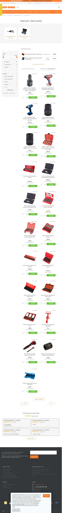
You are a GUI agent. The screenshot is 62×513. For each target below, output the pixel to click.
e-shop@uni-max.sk (39, 484)
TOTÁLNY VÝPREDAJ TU (15, 0)
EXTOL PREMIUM (10, 79)
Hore (25, 403)
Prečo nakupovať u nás (7, 472)
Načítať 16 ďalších (38, 399)
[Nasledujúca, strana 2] (51, 403)
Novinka (10, 67)
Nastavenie (16, 510)
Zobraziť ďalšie (31, 438)
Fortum (10, 81)
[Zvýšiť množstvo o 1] (26, 97)
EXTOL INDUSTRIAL (10, 76)
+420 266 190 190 (5, 3)
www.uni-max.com (6, 487)
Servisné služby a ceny (36, 472)
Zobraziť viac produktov (38, 64)
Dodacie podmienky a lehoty (8, 474)
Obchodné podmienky (7, 469)
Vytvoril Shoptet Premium (54, 511)
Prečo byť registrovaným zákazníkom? (10, 477)
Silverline (10, 84)
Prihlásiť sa (34, 456)
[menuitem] (5, 12)
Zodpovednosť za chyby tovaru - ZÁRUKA (41, 469)
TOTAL (10, 87)
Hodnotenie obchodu (30, 413)
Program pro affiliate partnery (8, 484)
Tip (10, 69)
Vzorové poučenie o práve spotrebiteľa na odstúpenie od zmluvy (44, 475)
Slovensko (4, 486)
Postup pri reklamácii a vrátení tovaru (39, 470)
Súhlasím (46, 495)
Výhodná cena (10, 64)
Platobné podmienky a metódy (9, 475)
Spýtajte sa (37, 489)
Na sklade (10, 61)
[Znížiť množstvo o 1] (23, 97)
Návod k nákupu (5, 470)
